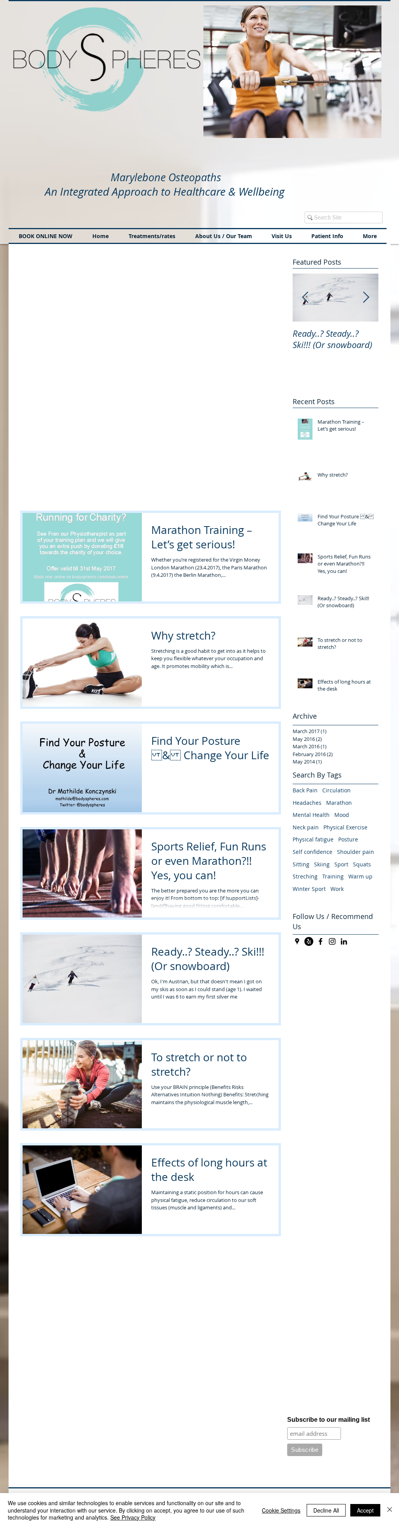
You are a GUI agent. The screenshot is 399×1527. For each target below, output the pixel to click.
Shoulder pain (355, 851)
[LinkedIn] (343, 941)
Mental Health (311, 814)
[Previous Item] (305, 298)
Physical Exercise (345, 827)
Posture (348, 839)
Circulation (336, 790)
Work (337, 889)
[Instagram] (332, 941)
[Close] (389, 1510)
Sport (341, 864)
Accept (365, 1510)
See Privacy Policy (132, 1517)
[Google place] (297, 941)
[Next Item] (365, 298)
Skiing (322, 864)
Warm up (360, 876)
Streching (305, 876)
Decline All (326, 1510)
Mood (341, 814)
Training (333, 876)
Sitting (301, 864)
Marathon (339, 802)
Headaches (307, 802)
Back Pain (305, 790)
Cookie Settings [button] (281, 1510)
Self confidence (312, 851)
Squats (362, 864)
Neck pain (306, 827)
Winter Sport (309, 889)
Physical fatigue (313, 839)
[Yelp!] (308, 941)
